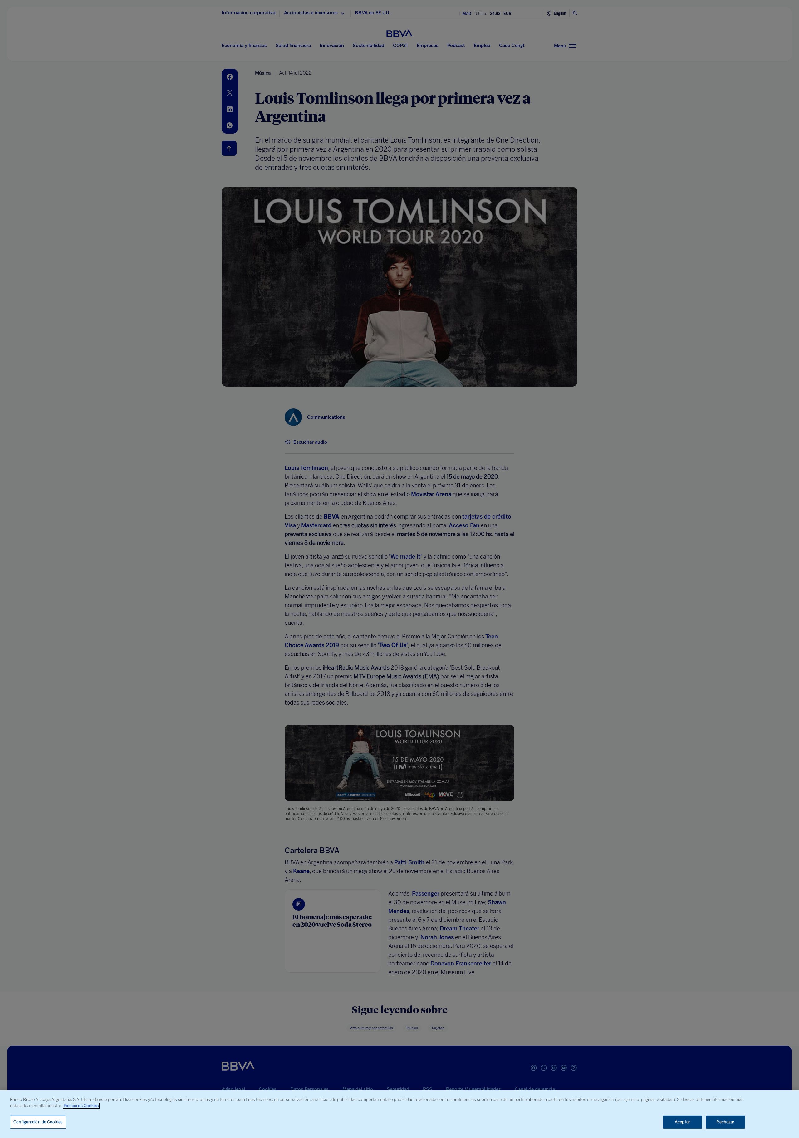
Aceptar (682, 1122)
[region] (399, 1114)
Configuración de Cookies (38, 1122)
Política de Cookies (81, 1105)
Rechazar (725, 1122)
